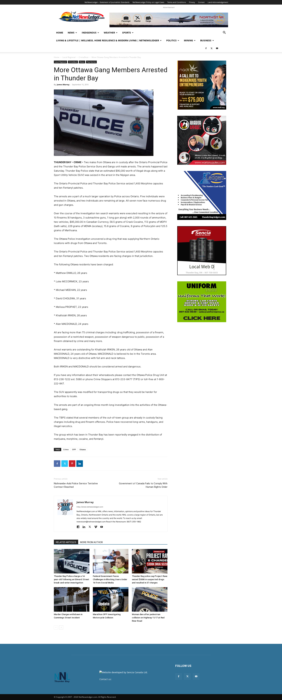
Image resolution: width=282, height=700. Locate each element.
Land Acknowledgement (218, 2)
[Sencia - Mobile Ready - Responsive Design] (201, 250)
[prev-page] (56, 627)
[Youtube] (217, 48)
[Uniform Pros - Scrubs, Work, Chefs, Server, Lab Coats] (201, 301)
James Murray (63, 84)
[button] (224, 32)
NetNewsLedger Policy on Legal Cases (148, 2)
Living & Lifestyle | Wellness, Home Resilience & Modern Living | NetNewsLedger (107, 40)
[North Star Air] (168, 20)
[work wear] (201, 140)
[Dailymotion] (79, 527)
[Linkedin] (79, 463)
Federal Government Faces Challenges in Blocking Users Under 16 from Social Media (110, 579)
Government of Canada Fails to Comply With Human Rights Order (143, 485)
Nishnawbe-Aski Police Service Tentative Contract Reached (76, 485)
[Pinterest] (72, 463)
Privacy (192, 2)
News (71, 32)
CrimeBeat (83, 57)
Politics (171, 40)
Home (59, 32)
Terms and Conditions (176, 2)
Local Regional (69, 57)
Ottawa (82, 449)
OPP (74, 449)
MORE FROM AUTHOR (91, 542)
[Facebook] (206, 48)
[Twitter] (211, 48)
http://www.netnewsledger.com (90, 507)
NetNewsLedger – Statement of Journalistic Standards (107, 2)
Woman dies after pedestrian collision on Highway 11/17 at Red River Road (148, 617)
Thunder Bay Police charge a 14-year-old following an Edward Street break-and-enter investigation (71, 579)
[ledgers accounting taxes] (201, 195)
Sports (126, 32)
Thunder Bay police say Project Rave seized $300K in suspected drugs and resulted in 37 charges (149, 579)
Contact (201, 2)
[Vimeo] (97, 527)
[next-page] (61, 627)
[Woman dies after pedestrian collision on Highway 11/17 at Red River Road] (149, 599)
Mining (188, 40)
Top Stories (91, 62)
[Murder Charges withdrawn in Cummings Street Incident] (71, 599)
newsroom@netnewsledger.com (129, 679)
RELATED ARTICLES (66, 542)
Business (205, 40)
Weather (109, 32)
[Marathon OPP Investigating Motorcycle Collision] (110, 599)
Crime (66, 449)
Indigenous (89, 32)
